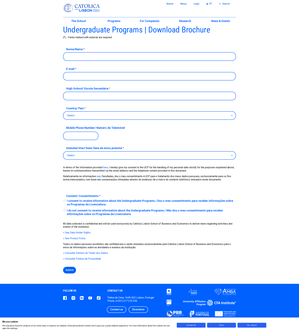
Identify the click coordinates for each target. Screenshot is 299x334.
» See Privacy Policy (74, 238)
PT (209, 3)
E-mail (71, 68)
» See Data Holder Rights (76, 232)
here (105, 167)
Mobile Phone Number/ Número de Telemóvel (95, 127)
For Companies (149, 21)
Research (185, 21)
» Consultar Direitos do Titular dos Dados (85, 253)
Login (196, 3)
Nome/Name (75, 49)
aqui (99, 176)
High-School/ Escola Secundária (88, 88)
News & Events (220, 21)
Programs (114, 21)
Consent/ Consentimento (83, 196)
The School (78, 21)
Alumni (169, 3)
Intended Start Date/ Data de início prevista (95, 148)
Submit (70, 270)
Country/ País (75, 108)
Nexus (183, 3)
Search (224, 3)
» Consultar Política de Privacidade (82, 258)
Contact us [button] (116, 309)
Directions (138, 309)
